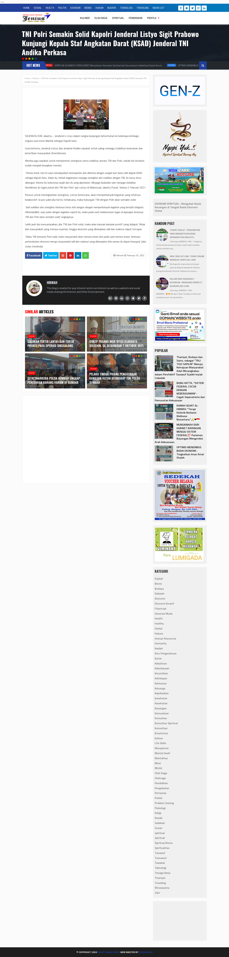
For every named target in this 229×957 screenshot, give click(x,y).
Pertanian (160, 793)
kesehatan (161, 698)
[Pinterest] (116, 298)
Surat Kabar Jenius (108, 952)
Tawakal (160, 863)
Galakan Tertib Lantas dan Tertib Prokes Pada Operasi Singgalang (50, 343)
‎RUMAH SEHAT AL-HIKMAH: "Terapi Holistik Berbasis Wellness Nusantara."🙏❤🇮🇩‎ (188, 412)
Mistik (158, 768)
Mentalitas (161, 758)
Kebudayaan (162, 668)
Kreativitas (161, 733)
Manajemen (162, 748)
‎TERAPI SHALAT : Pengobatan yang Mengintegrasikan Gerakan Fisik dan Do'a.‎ (185, 233)
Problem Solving (164, 803)
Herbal (158, 628)
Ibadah (159, 648)
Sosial (158, 828)
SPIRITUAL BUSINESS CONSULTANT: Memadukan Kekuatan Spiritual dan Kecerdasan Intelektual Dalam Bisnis (103, 65)
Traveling (160, 883)
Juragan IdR (146, 952)
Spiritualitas (162, 848)
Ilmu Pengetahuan (166, 653)
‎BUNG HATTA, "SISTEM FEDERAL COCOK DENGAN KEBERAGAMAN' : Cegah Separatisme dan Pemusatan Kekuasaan (180, 391)
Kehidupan (161, 678)
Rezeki (158, 818)
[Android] (186, 8)
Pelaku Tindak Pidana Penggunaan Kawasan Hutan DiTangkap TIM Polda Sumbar (114, 378)
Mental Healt (162, 753)
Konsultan (161, 718)
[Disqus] (86, 439)
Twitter (52, 255)
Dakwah (159, 593)
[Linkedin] (204, 8)
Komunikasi (162, 713)
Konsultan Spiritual (166, 723)
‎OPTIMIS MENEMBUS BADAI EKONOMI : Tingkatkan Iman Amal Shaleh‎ (190, 452)
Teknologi (160, 868)
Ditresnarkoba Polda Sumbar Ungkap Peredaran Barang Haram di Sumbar (53, 380)
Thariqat (160, 878)
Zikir (157, 893)
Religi (158, 813)
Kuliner (85, 18)
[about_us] (34, 295)
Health (159, 618)
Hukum (35, 78)
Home (27, 78)
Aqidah (159, 579)
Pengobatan (162, 788)
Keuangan (161, 708)
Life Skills (160, 743)
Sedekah (160, 823)
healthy (159, 623)
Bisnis (158, 584)
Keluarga (160, 688)
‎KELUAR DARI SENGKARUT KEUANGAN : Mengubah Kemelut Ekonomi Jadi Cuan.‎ (186, 282)
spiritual (160, 833)
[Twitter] (192, 8)
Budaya (159, 589)
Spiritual (118, 18)
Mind (158, 763)
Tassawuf (161, 858)
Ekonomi (167, 65)
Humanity (160, 643)
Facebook (34, 255)
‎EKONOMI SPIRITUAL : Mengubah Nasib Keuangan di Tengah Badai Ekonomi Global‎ (178, 207)
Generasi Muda (164, 614)
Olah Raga (100, 18)
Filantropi (160, 609)
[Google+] (110, 298)
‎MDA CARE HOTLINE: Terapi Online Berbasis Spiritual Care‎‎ (187, 258)
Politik (158, 798)
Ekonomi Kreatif (164, 604)
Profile (151, 18)
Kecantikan (161, 673)
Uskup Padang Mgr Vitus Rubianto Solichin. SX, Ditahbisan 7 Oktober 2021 (116, 343)
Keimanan (161, 683)
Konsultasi (161, 728)
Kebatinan (161, 663)
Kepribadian (162, 693)
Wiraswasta (162, 888)
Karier (158, 658)
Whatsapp (85, 255)
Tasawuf (160, 853)
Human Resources (165, 638)
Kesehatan (161, 703)
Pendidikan (135, 18)
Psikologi (160, 808)
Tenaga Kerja (162, 873)
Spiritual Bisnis (164, 843)
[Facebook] (180, 8)
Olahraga (160, 778)
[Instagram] (198, 8)
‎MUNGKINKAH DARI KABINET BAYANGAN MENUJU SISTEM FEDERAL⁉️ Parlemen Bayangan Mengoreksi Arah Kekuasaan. (179, 433)
